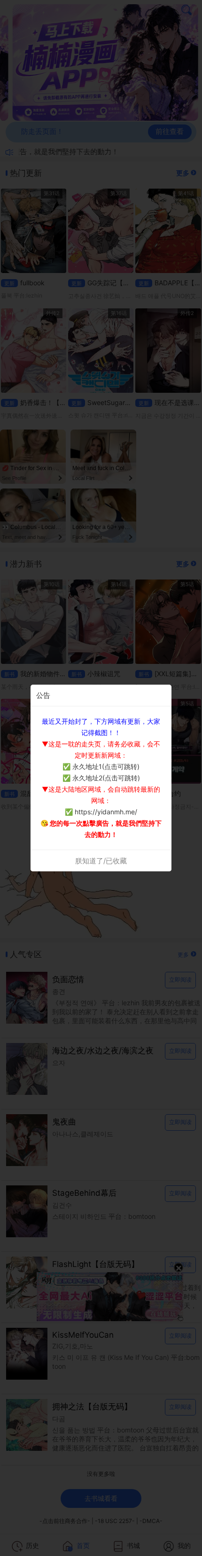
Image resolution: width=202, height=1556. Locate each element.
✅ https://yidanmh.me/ (101, 812)
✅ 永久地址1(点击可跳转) (101, 766)
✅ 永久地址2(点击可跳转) (101, 778)
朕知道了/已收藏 (101, 860)
